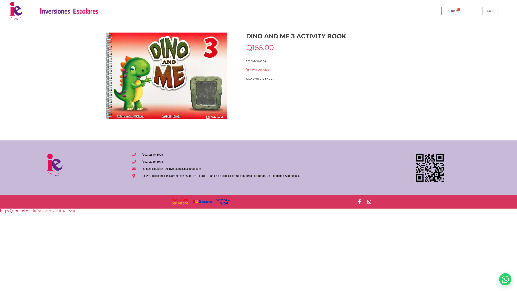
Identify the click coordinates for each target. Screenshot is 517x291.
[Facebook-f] (359, 201)
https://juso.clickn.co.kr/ (18, 211)
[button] (505, 279)
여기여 (43, 211)
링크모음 (68, 211)
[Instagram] (369, 201)
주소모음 (55, 211)
